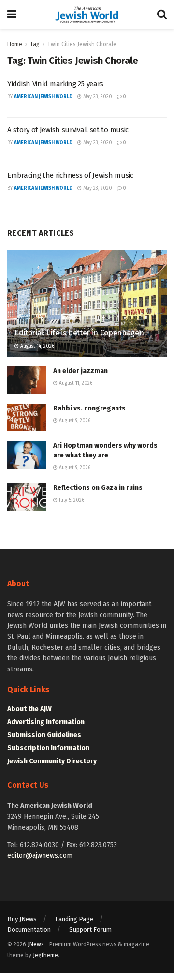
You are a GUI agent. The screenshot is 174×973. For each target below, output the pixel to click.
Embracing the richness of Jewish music (70, 175)
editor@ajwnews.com (39, 855)
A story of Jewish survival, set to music (68, 129)
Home (14, 44)
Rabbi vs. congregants (89, 408)
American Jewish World (43, 97)
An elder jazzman (80, 371)
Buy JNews (22, 919)
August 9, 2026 (74, 421)
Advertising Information (46, 722)
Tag (35, 44)
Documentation (29, 929)
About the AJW (29, 709)
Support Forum (90, 929)
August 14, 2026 (36, 346)
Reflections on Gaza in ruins (98, 488)
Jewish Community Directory (52, 761)
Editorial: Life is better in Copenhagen (79, 332)
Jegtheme (45, 955)
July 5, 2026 (71, 500)
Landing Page (74, 919)
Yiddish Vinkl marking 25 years (55, 83)
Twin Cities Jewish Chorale (81, 44)
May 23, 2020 (97, 97)
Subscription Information (48, 748)
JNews (36, 944)
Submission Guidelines (44, 735)
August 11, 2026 (75, 383)
